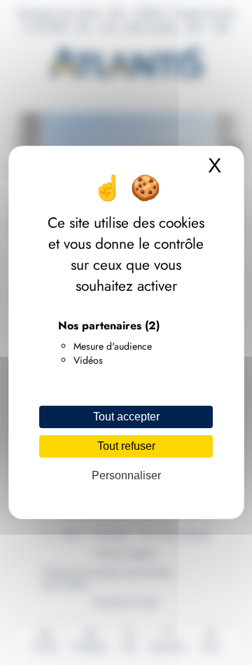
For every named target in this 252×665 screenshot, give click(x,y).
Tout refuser (126, 446)
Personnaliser (126, 475)
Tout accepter (126, 417)
